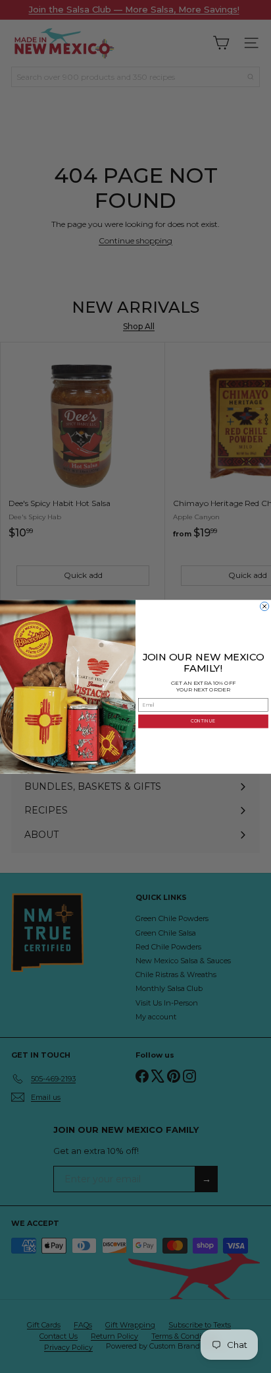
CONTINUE (203, 721)
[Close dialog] (264, 606)
